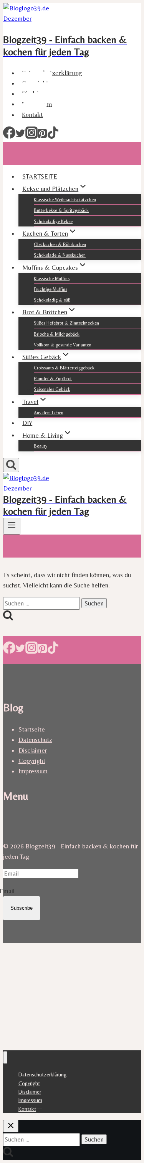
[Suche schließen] (10, 1126)
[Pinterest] (42, 136)
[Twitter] (20, 136)
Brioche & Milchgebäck (56, 334)
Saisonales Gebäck (52, 389)
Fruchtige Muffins (50, 289)
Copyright (31, 760)
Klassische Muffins (52, 278)
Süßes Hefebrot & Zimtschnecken (66, 323)
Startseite (31, 729)
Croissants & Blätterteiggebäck (64, 368)
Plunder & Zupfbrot (53, 378)
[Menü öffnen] (11, 526)
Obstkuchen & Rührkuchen (60, 244)
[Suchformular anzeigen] (11, 465)
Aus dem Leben (48, 412)
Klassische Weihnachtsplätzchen (65, 199)
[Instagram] (31, 136)
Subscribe (21, 908)
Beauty (40, 446)
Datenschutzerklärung (52, 73)
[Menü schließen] (5, 1057)
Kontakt (32, 114)
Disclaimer (32, 750)
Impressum (33, 771)
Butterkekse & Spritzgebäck (61, 210)
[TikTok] (53, 136)
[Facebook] (9, 136)
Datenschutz (35, 739)
